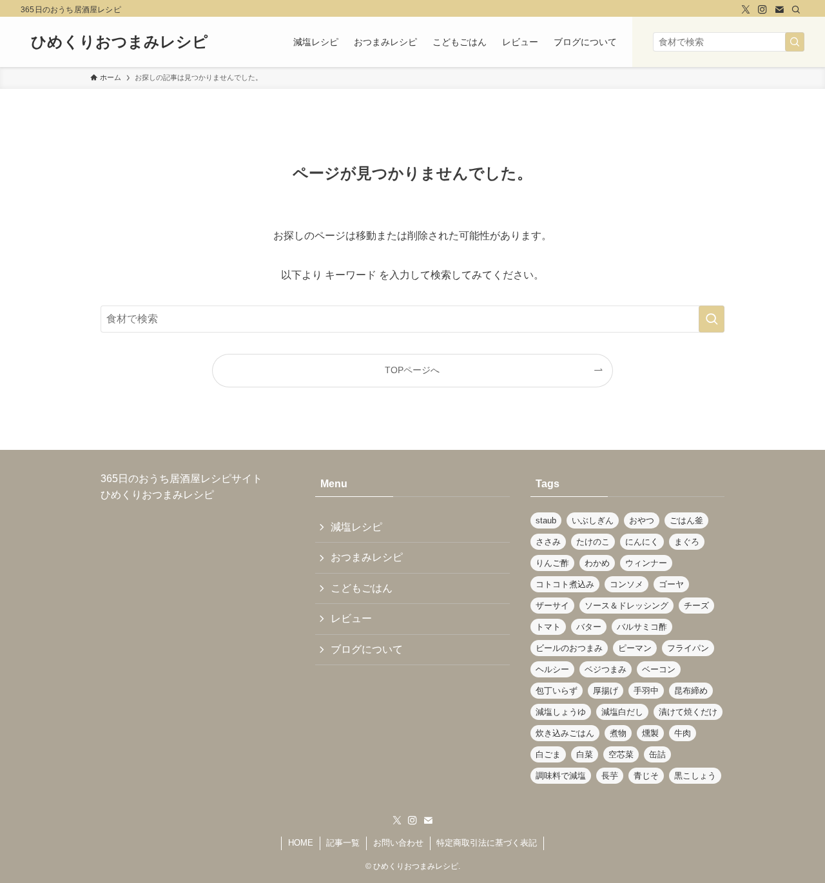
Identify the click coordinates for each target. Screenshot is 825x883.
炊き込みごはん (565, 733)
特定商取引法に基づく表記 (486, 843)
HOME (300, 843)
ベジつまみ (605, 669)
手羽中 (646, 690)
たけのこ (593, 542)
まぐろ (686, 542)
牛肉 (682, 733)
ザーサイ (552, 605)
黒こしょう (695, 776)
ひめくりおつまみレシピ (119, 42)
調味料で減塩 (561, 776)
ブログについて (367, 649)
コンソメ (626, 584)
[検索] (796, 10)
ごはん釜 (686, 520)
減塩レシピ (356, 526)
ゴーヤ (671, 584)
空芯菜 (621, 754)
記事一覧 (343, 843)
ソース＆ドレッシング (626, 605)
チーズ (696, 605)
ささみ (548, 542)
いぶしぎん (593, 520)
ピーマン (635, 648)
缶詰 (657, 754)
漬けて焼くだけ (688, 712)
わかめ (597, 563)
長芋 (609, 776)
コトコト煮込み (565, 584)
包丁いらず (557, 690)
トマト (548, 627)
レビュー (351, 618)
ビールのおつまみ (569, 648)
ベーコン (658, 669)
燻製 (650, 733)
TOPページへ (412, 370)
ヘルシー (552, 669)
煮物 (618, 733)
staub (546, 520)
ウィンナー (646, 563)
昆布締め (691, 690)
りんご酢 (552, 563)
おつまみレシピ (367, 557)
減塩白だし (622, 712)
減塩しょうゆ (561, 712)
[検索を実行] (794, 42)
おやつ (641, 520)
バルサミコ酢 (642, 627)
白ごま (548, 754)
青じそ (646, 776)
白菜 (584, 754)
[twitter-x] (745, 10)
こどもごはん (362, 588)
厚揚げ (605, 690)
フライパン (688, 648)
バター (588, 627)
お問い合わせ (398, 843)
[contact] (779, 10)
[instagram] (762, 10)
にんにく (642, 542)
